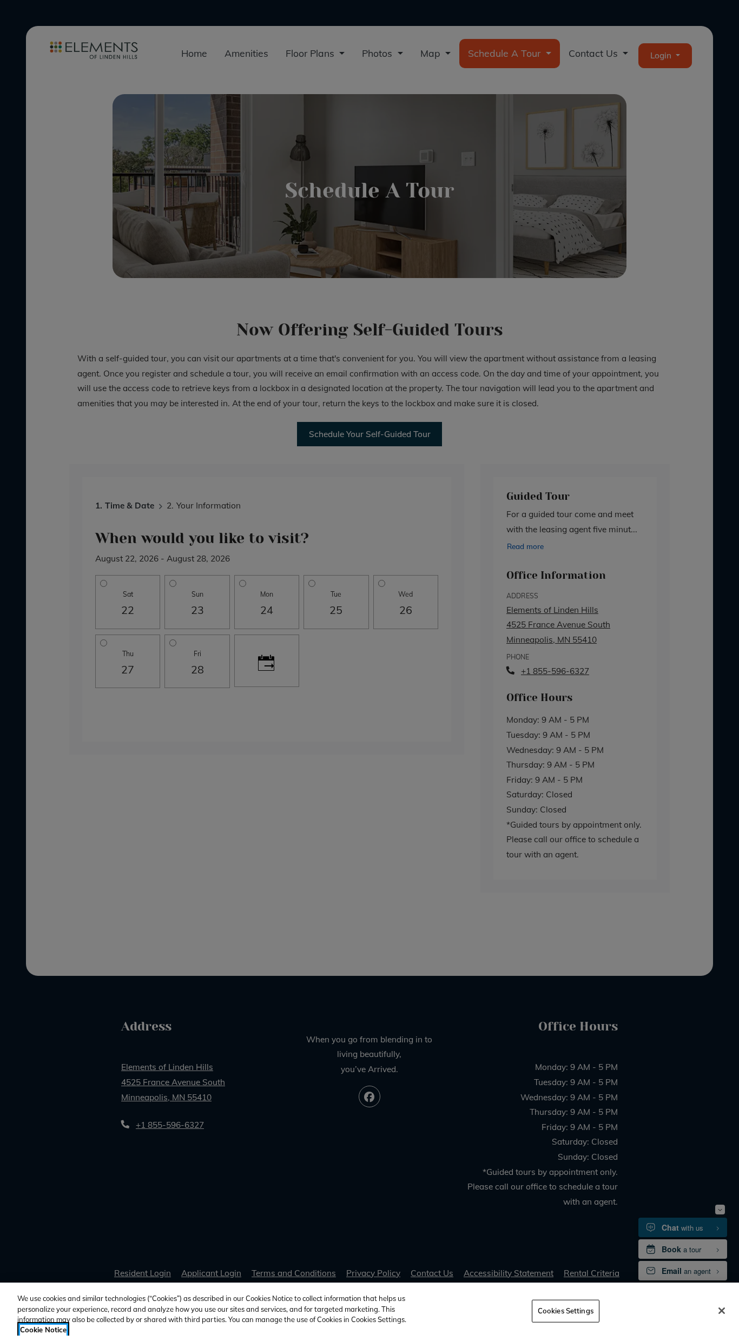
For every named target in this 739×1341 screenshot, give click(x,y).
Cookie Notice (43, 1329)
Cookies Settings (565, 1310)
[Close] (722, 1311)
